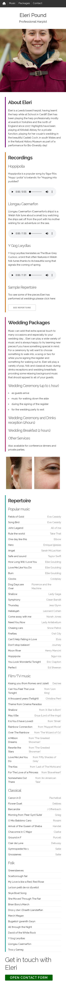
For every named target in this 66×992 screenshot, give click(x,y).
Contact (37, 3)
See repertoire (22, 308)
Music (12, 3)
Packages (24, 3)
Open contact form (29, 978)
